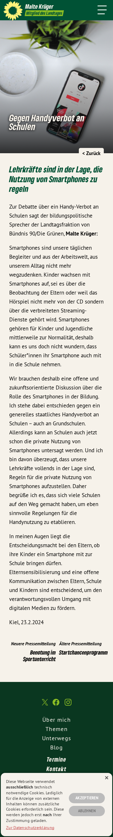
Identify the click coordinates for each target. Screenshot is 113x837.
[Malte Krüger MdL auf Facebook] (56, 705)
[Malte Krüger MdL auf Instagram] (68, 705)
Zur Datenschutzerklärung (30, 827)
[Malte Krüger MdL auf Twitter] (44, 704)
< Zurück (91, 153)
